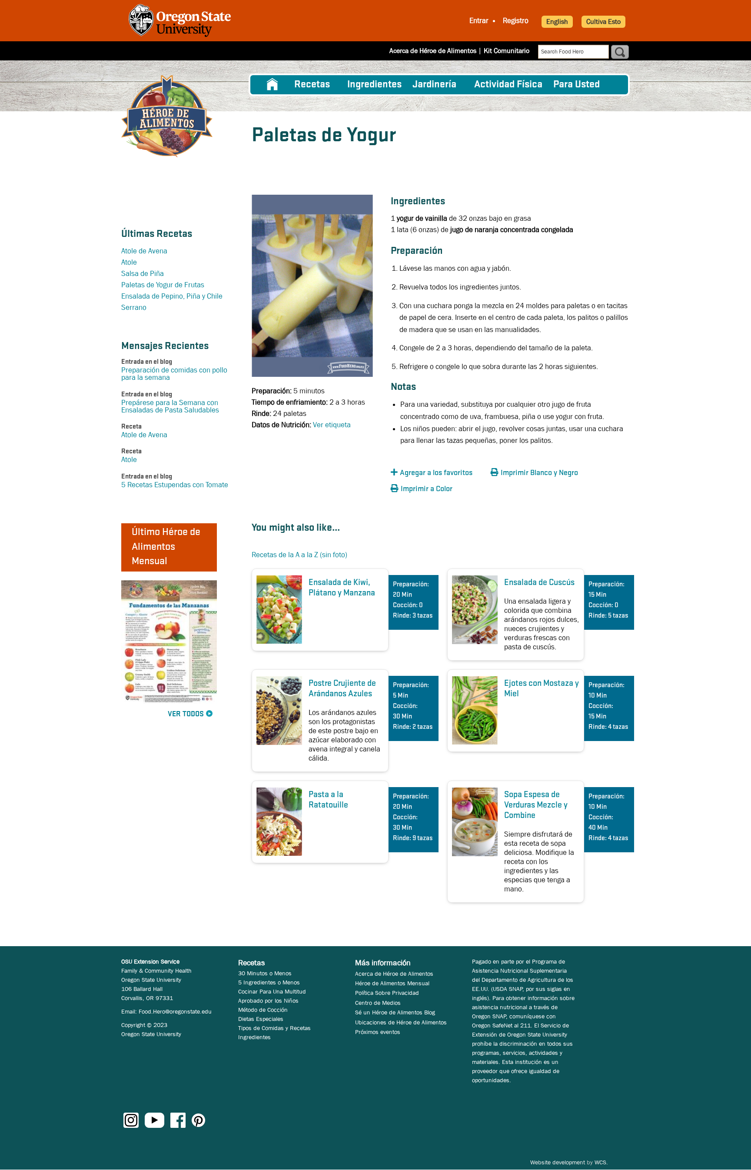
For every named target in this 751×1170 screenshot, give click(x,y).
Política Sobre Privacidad (387, 993)
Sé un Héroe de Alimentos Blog (395, 1012)
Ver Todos (186, 714)
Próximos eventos (377, 1032)
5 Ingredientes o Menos (269, 982)
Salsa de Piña (142, 273)
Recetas (312, 85)
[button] (438, 473)
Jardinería (434, 85)
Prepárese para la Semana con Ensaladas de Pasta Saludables (170, 406)
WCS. (601, 1162)
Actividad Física (508, 85)
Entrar (478, 20)
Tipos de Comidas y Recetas (274, 1028)
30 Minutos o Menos (265, 973)
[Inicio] (167, 116)
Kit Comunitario (506, 50)
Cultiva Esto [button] (603, 21)
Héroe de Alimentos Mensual (392, 983)
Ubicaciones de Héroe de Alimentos (401, 1022)
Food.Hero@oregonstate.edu (175, 1011)
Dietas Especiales (260, 1019)
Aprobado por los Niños (268, 1000)
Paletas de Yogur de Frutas (162, 284)
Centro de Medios (378, 1003)
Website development (557, 1162)
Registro (515, 20)
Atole (129, 262)
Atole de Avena (144, 251)
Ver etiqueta (332, 424)
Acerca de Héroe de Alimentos (432, 50)
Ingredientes (374, 85)
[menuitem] (272, 84)
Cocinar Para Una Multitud (272, 991)
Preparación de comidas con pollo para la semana (174, 374)
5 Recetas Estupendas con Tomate (174, 484)
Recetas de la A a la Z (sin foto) (299, 554)
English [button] (557, 21)
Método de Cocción (263, 1010)
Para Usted (576, 85)
